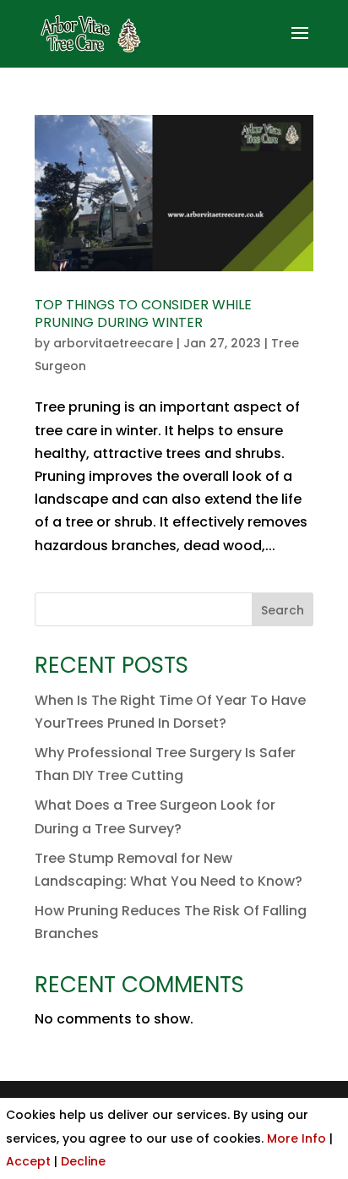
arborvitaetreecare (113, 343)
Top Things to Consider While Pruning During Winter (143, 313)
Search (282, 610)
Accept (28, 1161)
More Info (296, 1138)
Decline (83, 1161)
